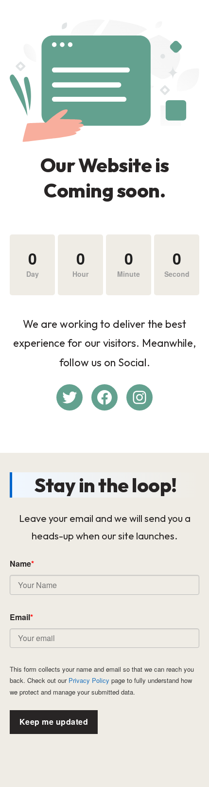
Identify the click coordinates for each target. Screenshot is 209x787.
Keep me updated (53, 721)
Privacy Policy (89, 680)
